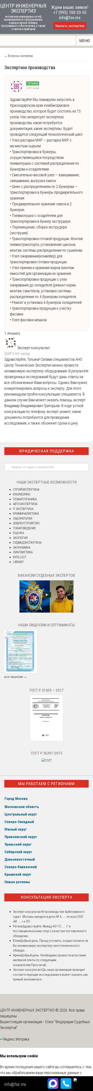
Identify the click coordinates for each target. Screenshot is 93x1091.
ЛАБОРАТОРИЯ (22, 518)
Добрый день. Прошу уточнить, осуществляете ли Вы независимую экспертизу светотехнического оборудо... (50, 945)
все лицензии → (15, 677)
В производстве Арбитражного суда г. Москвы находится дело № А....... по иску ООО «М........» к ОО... (49, 916)
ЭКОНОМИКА (21, 547)
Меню (84, 40)
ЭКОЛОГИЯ (20, 538)
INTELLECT (19, 557)
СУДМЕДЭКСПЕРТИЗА (27, 543)
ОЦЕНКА (18, 533)
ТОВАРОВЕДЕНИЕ (24, 528)
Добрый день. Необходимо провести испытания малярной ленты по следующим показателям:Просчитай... (49, 960)
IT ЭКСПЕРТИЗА (23, 509)
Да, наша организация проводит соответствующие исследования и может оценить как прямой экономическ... (50, 974)
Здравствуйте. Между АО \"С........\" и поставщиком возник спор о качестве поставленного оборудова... (50, 931)
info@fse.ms (69, 17)
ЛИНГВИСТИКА (23, 552)
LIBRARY (18, 562)
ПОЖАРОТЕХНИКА (25, 499)
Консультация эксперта (46, 897)
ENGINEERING (21, 494)
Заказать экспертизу (70, 26)
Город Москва (16, 798)
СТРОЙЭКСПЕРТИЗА (26, 489)
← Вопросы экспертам (18, 56)
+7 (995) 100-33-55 (70, 12)
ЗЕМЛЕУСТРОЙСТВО (26, 523)
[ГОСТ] (46, 740)
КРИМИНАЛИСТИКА (26, 514)
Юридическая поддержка (46, 451)
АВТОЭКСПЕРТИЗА (25, 504)
